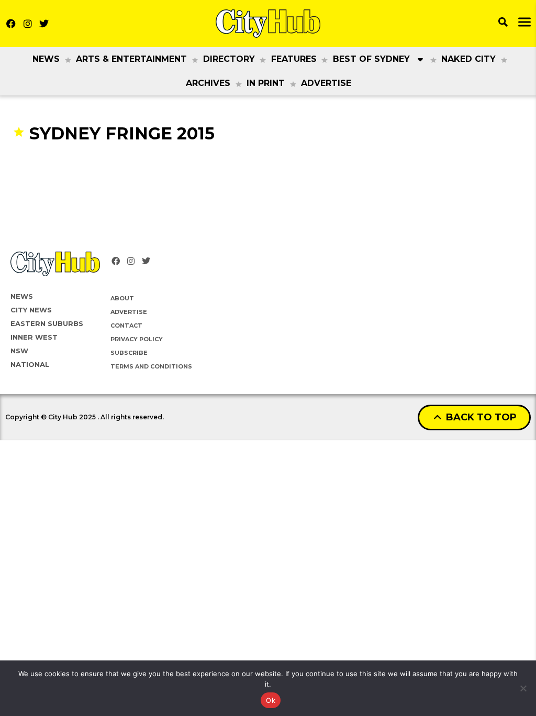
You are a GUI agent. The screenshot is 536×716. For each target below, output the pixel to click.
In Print (266, 83)
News (46, 59)
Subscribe (129, 352)
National (29, 364)
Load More (268, 164)
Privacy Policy (136, 339)
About (122, 298)
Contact (126, 325)
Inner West (34, 337)
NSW (19, 350)
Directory (229, 59)
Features (294, 59)
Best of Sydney (371, 59)
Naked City (468, 59)
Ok (270, 700)
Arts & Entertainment (131, 59)
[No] (523, 688)
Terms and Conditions (151, 366)
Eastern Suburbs (46, 323)
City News (31, 310)
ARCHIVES (208, 83)
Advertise (326, 83)
